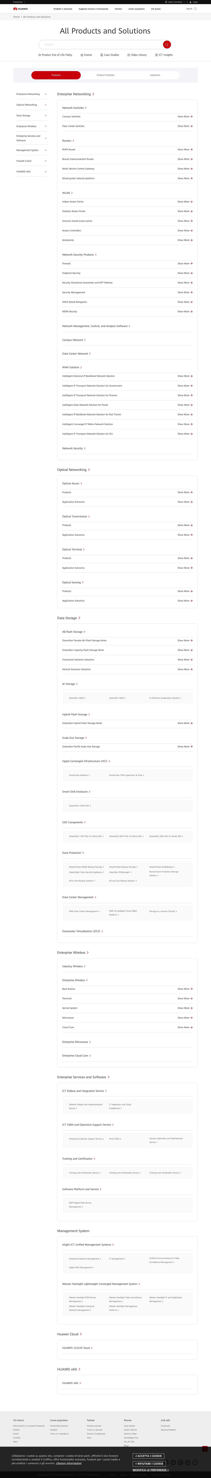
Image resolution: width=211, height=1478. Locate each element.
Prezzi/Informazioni (59, 1426)
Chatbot (53, 1430)
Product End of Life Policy (57, 54)
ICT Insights (166, 54)
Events (88, 54)
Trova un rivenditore (59, 1434)
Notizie (16, 1430)
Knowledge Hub (131, 1438)
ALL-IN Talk (129, 1442)
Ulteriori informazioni (68, 1463)
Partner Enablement (96, 1434)
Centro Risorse (130, 1430)
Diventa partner (94, 1426)
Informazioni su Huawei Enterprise (29, 1426)
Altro (15, 1442)
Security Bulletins (168, 1430)
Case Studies (111, 54)
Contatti (16, 1438)
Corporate (165, 1426)
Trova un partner (95, 1430)
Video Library (139, 54)
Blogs (126, 1446)
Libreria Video (130, 1434)
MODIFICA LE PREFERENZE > (151, 1470)
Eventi (16, 1434)
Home (16, 17)
